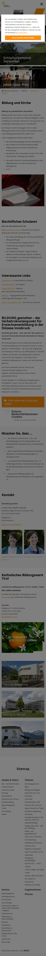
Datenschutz (22, 32)
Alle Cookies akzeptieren (23, 38)
